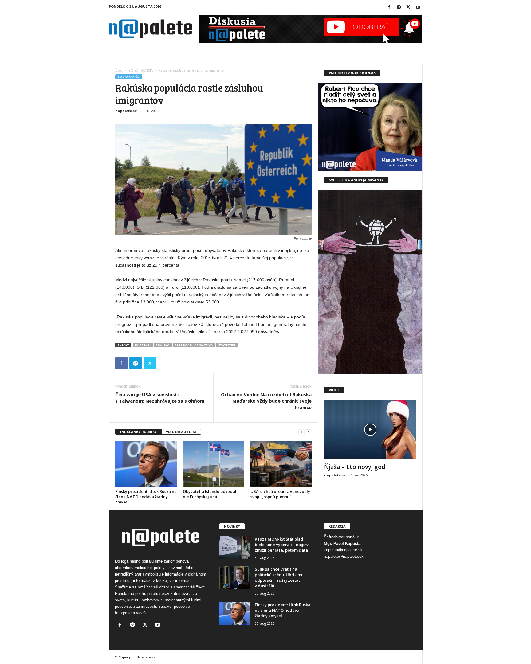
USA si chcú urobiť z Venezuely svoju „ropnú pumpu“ (280, 494)
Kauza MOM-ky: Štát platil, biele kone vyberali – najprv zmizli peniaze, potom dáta (282, 544)
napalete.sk (126, 110)
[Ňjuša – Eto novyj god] (370, 429)
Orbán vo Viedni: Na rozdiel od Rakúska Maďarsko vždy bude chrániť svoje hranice (266, 400)
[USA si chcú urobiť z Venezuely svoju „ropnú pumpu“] (281, 464)
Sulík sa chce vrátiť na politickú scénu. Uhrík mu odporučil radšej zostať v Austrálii (279, 577)
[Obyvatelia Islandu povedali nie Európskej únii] (213, 464)
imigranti (143, 345)
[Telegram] (399, 7)
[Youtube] (418, 7)
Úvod (119, 70)
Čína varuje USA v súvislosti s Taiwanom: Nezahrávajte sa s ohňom (159, 397)
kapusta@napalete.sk (343, 550)
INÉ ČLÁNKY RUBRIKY (138, 431)
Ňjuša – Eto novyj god (354, 467)
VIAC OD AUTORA (181, 431)
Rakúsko (163, 345)
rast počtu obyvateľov (194, 345)
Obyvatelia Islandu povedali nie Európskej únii (210, 494)
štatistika (227, 345)
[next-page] (309, 432)
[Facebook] (389, 7)
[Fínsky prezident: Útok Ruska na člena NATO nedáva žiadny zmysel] (146, 464)
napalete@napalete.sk (344, 556)
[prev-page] (301, 432)
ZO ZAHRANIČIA (140, 70)
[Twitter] (408, 7)
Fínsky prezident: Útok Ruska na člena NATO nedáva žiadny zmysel (146, 497)
